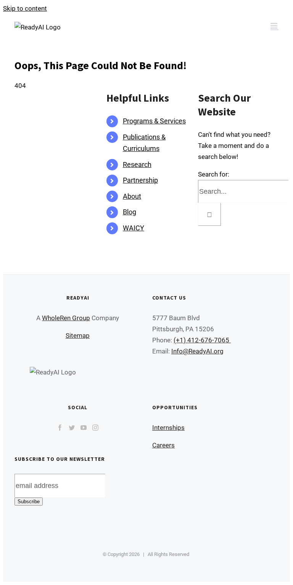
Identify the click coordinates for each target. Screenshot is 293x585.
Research (137, 164)
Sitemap (78, 335)
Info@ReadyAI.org (197, 351)
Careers (163, 445)
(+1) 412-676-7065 (202, 340)
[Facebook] (60, 428)
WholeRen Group (66, 318)
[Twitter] (72, 428)
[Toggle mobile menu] (274, 26)
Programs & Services (154, 121)
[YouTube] (83, 428)
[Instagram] (95, 428)
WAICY (133, 228)
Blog (129, 212)
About (132, 196)
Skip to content (25, 8)
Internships (168, 427)
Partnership (140, 180)
